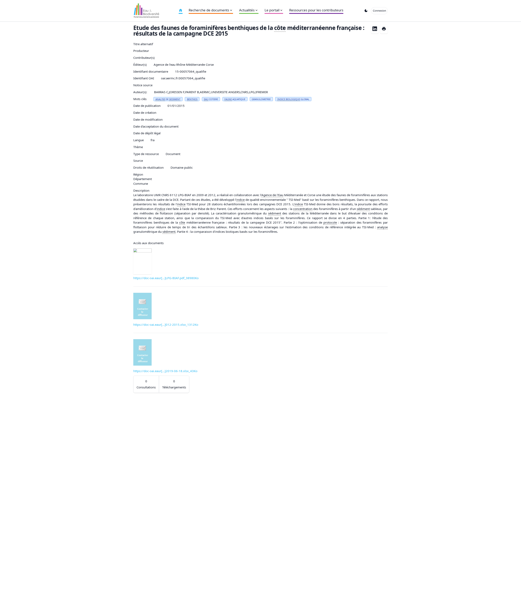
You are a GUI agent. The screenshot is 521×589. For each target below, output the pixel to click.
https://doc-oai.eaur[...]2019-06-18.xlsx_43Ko (165, 371)
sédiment (363, 209)
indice (240, 200)
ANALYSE (160, 99)
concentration (302, 209)
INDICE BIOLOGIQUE (288, 99)
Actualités (247, 10)
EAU (206, 99)
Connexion (379, 10)
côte (280, 28)
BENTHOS (192, 99)
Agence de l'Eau (272, 195)
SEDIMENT (174, 99)
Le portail (272, 10)
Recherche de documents (209, 10)
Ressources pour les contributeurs (316, 10)
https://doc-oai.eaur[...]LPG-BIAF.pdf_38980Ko (166, 278)
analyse (382, 227)
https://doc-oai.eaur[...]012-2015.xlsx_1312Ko (165, 324)
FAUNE (228, 99)
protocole (330, 222)
